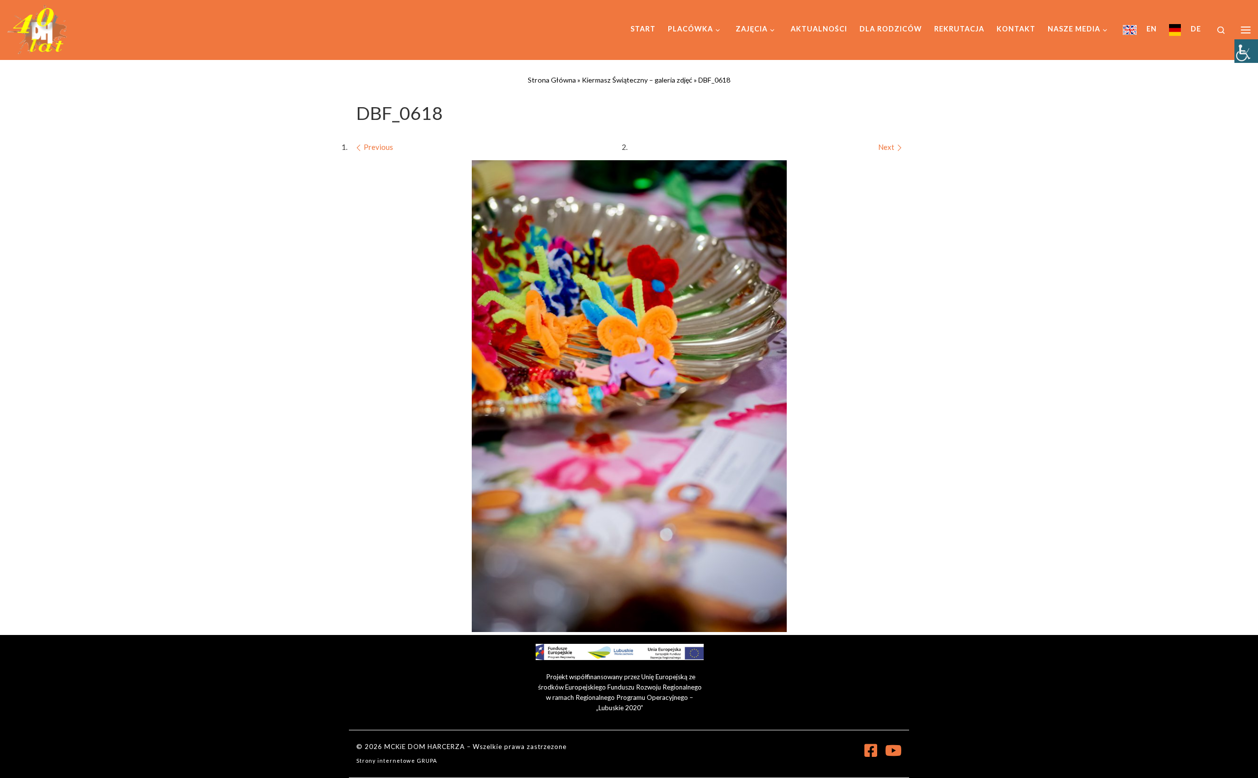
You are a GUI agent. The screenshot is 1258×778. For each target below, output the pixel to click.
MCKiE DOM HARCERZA (424, 746)
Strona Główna (552, 80)
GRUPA (427, 760)
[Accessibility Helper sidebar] (1246, 51)
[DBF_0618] (629, 396)
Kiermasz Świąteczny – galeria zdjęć (637, 80)
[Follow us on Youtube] (893, 750)
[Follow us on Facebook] (870, 750)
